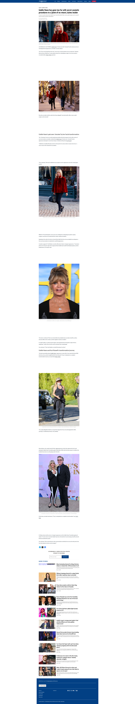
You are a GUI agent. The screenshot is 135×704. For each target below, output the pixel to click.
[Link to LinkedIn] (76, 690)
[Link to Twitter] (71, 690)
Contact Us (54, 690)
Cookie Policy (41, 695)
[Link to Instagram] (69, 690)
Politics (58, 1)
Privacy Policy (41, 693)
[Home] (43, 1)
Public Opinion (80, 1)
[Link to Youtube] (73, 690)
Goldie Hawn (54, 46)
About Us (40, 690)
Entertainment (64, 1)
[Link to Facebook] (68, 690)
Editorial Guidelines (41, 692)
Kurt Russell (68, 140)
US (55, 1)
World (69, 1)
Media (90, 1)
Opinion (85, 1)
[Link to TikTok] (75, 690)
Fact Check (74, 1)
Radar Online (49, 54)
